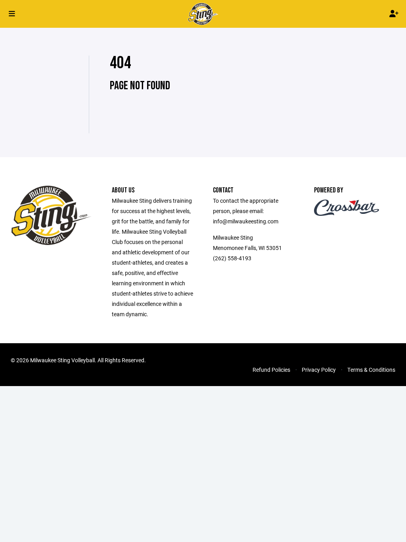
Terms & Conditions (371, 369)
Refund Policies (271, 369)
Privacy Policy (319, 369)
